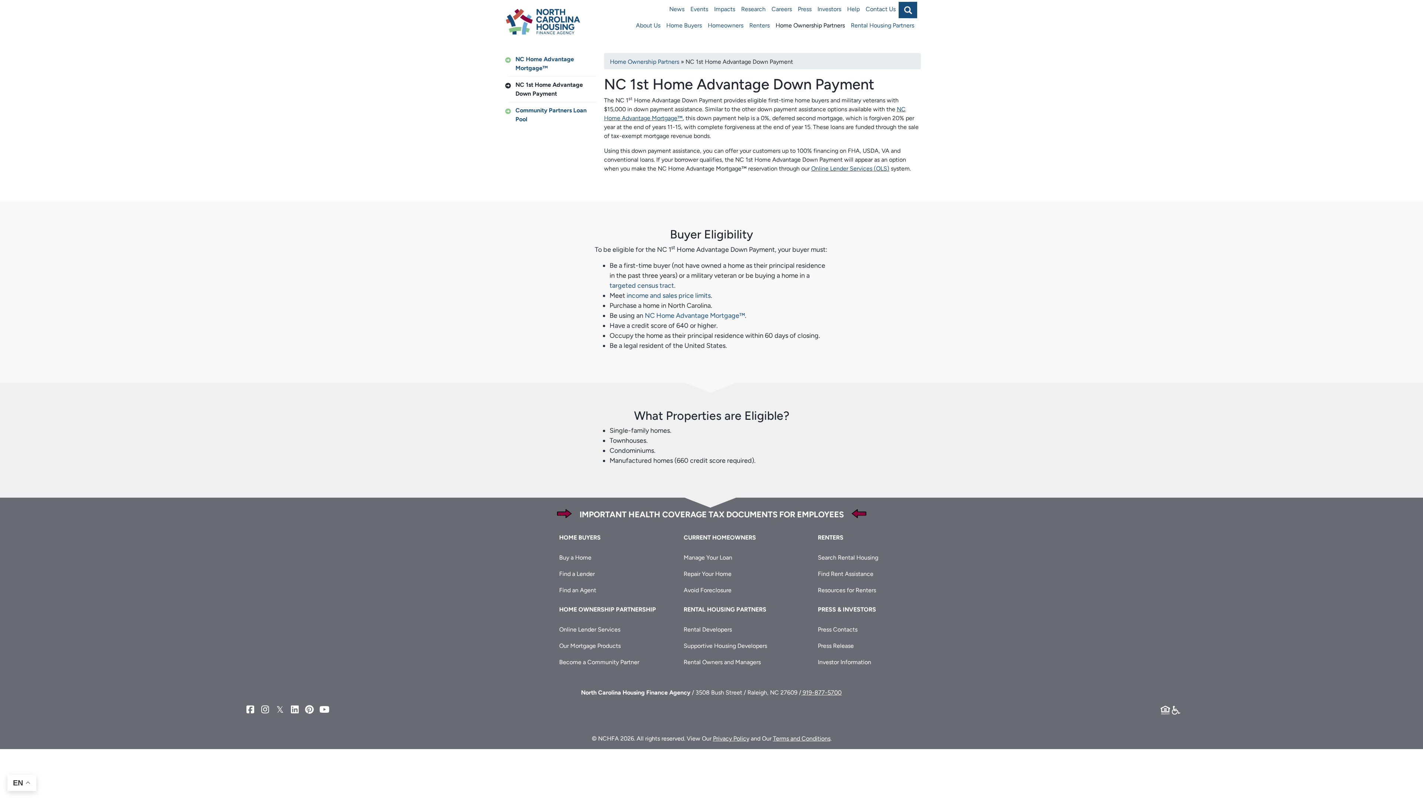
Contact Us (881, 9)
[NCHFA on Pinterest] (309, 709)
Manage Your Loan (708, 557)
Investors (829, 9)
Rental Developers (708, 629)
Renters (759, 25)
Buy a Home (575, 557)
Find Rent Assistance (845, 573)
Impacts (724, 9)
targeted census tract (642, 285)
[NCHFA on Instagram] (265, 709)
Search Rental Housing (848, 557)
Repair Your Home (708, 573)
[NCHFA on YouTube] (324, 709)
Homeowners (725, 25)
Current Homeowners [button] (720, 537)
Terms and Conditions (801, 738)
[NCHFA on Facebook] (250, 709)
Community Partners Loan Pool (551, 115)
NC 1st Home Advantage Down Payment (549, 89)
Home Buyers (684, 25)
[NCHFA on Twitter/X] (279, 709)
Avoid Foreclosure (708, 590)
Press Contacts (838, 629)
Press (805, 9)
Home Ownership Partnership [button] (607, 609)
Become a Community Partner (599, 662)
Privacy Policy (731, 738)
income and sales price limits (669, 295)
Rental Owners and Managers (722, 662)
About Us (648, 25)
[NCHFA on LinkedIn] (294, 709)
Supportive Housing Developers (725, 645)
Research (753, 9)
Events (699, 9)
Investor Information (844, 662)
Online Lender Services (589, 629)
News (676, 9)
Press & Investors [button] (847, 609)
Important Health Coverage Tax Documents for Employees (712, 515)
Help (853, 9)
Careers (782, 9)
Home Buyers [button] (580, 537)
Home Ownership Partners (810, 25)
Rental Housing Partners (882, 25)
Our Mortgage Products (590, 645)
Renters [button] (830, 537)
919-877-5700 (821, 692)
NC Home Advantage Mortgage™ (544, 64)
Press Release (836, 645)
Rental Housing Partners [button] (725, 609)
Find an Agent (577, 590)
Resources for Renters (847, 590)
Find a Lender (577, 573)
